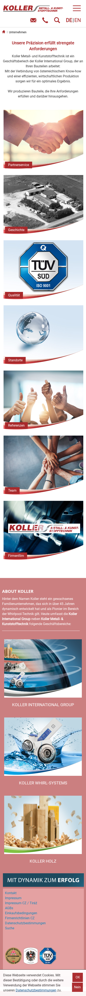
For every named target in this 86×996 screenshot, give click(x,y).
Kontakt (10, 893)
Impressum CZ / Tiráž (21, 903)
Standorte (15, 360)
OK (78, 977)
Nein (77, 987)
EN (77, 20)
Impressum (13, 898)
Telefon (46, 21)
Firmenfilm (16, 556)
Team (12, 490)
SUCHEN (58, 21)
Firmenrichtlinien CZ (20, 918)
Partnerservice (18, 165)
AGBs (9, 908)
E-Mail (34, 21)
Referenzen (16, 425)
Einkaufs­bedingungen (21, 913)
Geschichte (16, 230)
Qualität (14, 295)
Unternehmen (18, 32)
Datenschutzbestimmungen (36, 990)
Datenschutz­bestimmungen (25, 923)
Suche (9, 928)
